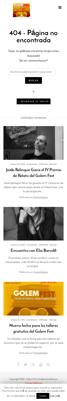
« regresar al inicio (33, 101)
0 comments (32, 164)
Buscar (33, 80)
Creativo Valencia (33, 383)
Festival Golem (41, 197)
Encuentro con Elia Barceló (34, 250)
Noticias (53, 164)
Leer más (55, 395)
